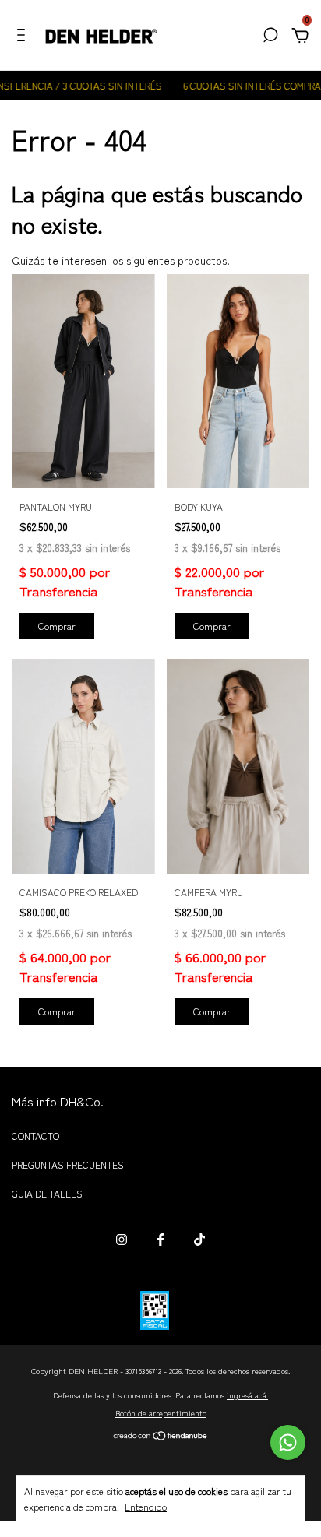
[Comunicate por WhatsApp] (287, 1442)
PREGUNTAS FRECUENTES (68, 1164)
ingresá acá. (247, 1395)
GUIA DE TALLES (47, 1193)
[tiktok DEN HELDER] (199, 1240)
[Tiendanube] (161, 1436)
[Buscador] (270, 36)
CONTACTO (35, 1135)
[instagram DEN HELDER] (121, 1240)
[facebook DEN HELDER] (160, 1240)
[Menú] (24, 36)
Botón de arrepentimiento (160, 1413)
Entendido (146, 1506)
